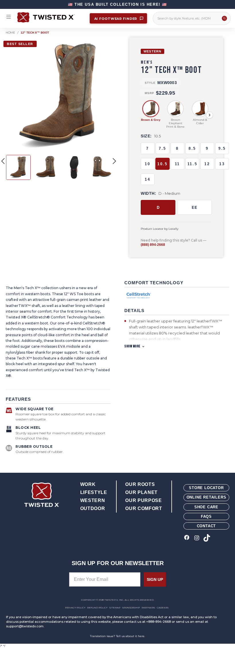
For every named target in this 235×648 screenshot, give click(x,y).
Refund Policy (97, 607)
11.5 (192, 164)
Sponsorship (131, 607)
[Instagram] (196, 538)
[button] (114, 161)
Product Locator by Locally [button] (159, 229)
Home (10, 32)
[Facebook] (186, 538)
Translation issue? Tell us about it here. (117, 636)
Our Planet (141, 492)
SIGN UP (155, 579)
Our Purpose (143, 500)
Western (92, 500)
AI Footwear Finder (116, 19)
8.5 (192, 148)
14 (147, 179)
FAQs (206, 516)
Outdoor (92, 508)
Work (88, 484)
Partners (148, 607)
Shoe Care (206, 507)
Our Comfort (143, 508)
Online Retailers (206, 497)
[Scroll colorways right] (209, 115)
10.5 (162, 164)
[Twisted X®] (50, 17)
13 (222, 164)
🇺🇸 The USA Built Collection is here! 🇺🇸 (117, 4)
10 (147, 164)
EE (194, 207)
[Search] (224, 18)
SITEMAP (114, 607)
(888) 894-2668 (153, 245)
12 (207, 164)
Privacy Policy (75, 607)
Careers (163, 607)
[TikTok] (206, 538)
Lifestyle (93, 492)
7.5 (162, 148)
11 (177, 164)
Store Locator (206, 488)
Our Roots (140, 484)
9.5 (222, 148)
